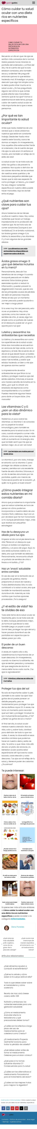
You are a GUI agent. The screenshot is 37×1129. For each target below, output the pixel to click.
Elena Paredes (17, 927)
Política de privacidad (17, 1119)
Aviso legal (31, 1119)
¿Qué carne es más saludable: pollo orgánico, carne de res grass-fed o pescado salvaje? (9, 944)
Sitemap (6, 1122)
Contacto (5, 1119)
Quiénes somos (15, 1122)
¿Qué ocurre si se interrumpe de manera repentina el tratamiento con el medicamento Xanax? (27, 944)
